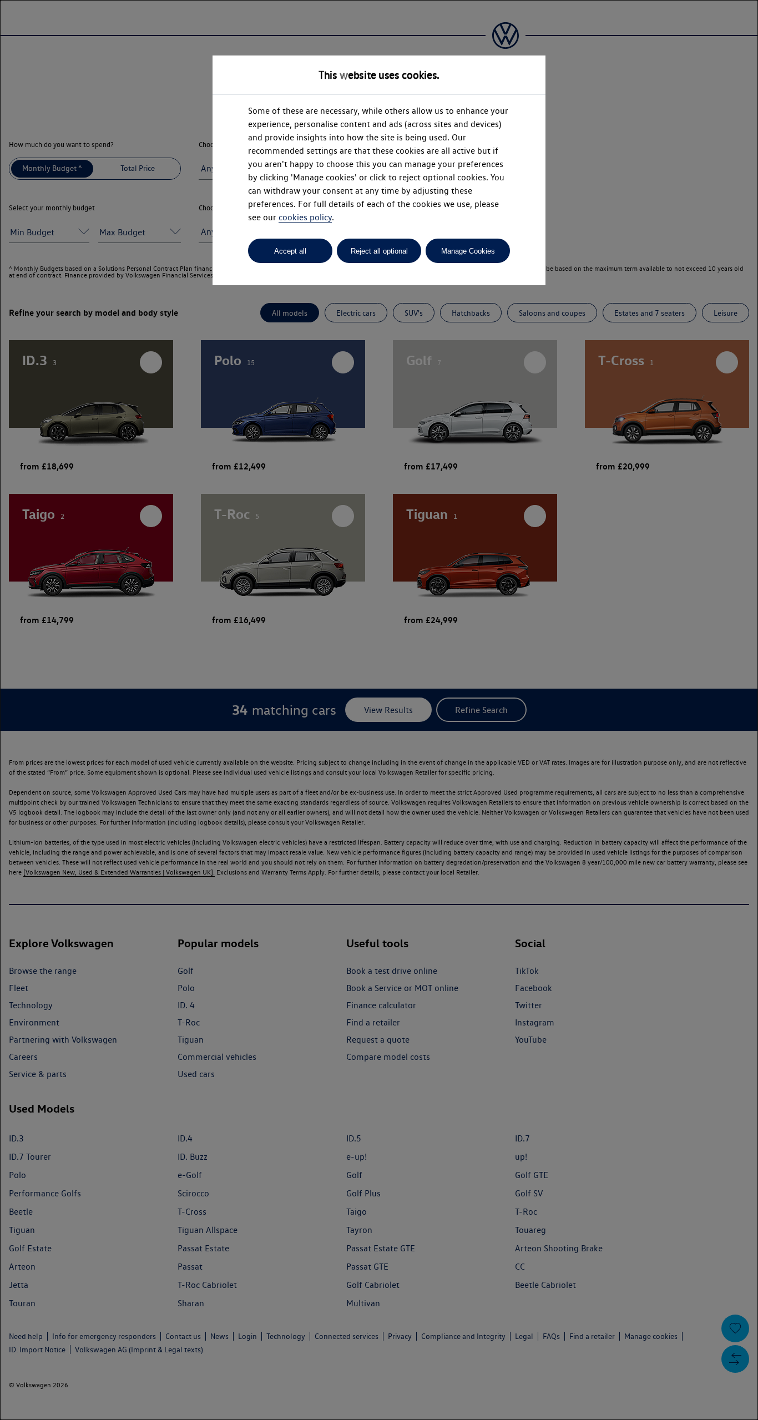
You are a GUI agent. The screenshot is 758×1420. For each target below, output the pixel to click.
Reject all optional (379, 251)
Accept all (290, 251)
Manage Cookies (468, 251)
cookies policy (305, 217)
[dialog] (379, 710)
